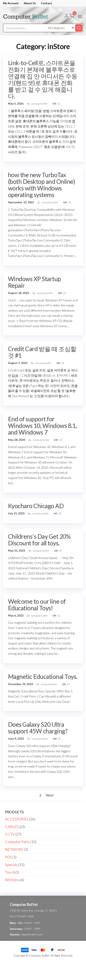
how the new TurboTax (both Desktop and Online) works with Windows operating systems (41, 184)
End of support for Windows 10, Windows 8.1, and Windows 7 (42, 425)
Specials (11, 864)
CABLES (11, 826)
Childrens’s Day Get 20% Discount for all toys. (39, 540)
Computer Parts (17, 842)
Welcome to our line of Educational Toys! (37, 604)
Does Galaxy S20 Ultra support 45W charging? (37, 728)
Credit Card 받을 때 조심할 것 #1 (42, 352)
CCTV (10, 834)
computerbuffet (39, 103)
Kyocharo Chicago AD (36, 505)
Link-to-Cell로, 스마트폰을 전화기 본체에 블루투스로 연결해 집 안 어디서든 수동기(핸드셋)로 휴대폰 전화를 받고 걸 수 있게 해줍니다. (42, 79)
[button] (80, 16)
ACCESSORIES (17, 819)
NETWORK (14, 849)
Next (50, 795)
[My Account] (66, 16)
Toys (8, 872)
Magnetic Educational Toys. (42, 676)
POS (8, 857)
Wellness (12, 880)
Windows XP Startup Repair (34, 282)
